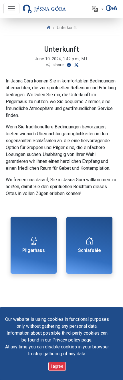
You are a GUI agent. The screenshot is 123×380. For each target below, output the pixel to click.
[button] (97, 9)
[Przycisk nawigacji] (11, 8)
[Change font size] (114, 8)
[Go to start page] (44, 9)
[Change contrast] (109, 8)
